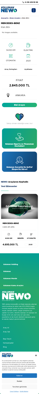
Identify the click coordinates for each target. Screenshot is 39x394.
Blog (5, 347)
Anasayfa (4, 18)
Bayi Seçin (7, 339)
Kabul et (19, 376)
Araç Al (6, 328)
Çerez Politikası (14, 391)
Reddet (19, 381)
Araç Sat (6, 332)
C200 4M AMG (8, 227)
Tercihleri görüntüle (19, 387)
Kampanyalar (8, 343)
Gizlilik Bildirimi (24, 391)
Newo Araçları (15, 18)
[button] (36, 355)
